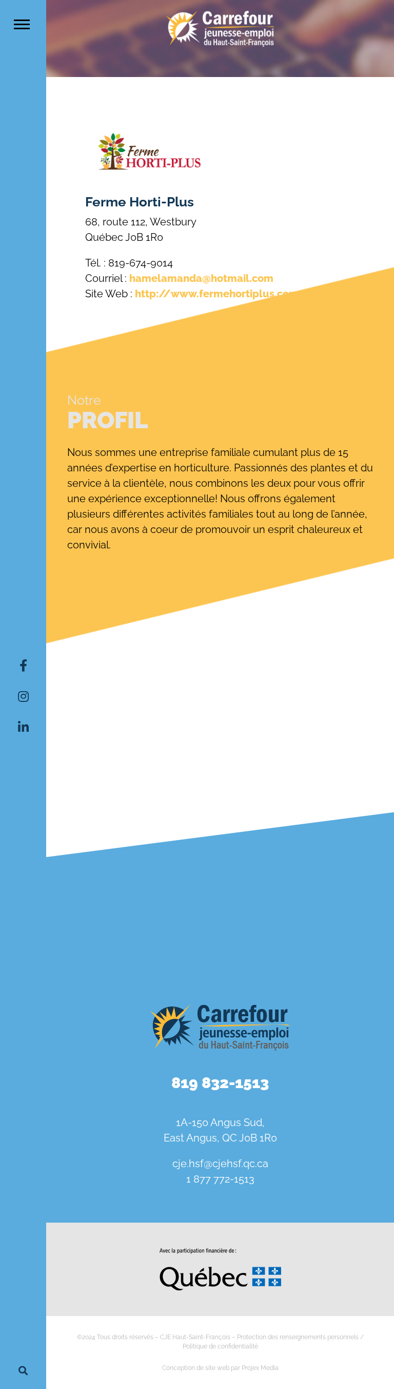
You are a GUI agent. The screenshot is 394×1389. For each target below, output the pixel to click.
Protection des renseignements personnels (298, 1337)
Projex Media (260, 1368)
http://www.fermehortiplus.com (217, 294)
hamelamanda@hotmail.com (201, 278)
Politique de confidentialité (220, 1346)
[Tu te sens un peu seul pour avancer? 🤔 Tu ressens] (220, 935)
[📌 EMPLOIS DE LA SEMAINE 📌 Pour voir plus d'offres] (220, 867)
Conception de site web (195, 1368)
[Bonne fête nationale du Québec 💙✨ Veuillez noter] (102, 867)
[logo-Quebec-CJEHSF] (220, 1252)
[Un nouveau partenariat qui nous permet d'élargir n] (102, 935)
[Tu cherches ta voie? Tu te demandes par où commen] (338, 935)
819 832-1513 (220, 1083)
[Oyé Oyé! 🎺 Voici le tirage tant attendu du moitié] (338, 867)
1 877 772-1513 (220, 1179)
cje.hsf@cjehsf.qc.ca (220, 1163)
